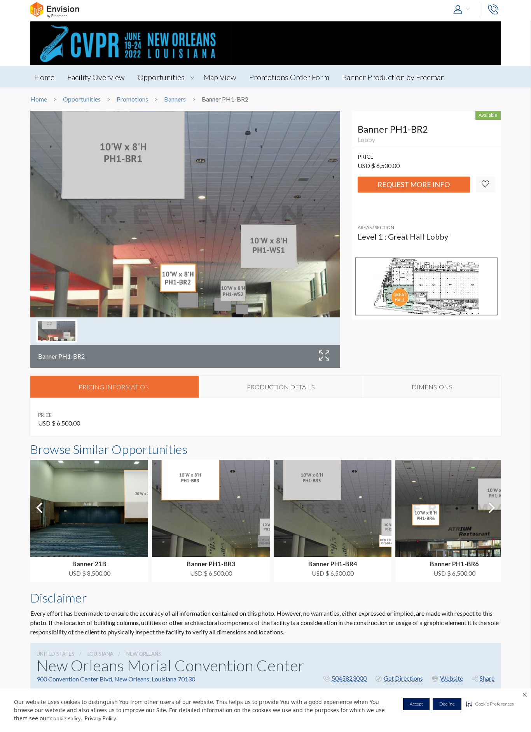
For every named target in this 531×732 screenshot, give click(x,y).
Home (44, 77)
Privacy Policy (100, 718)
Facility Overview (96, 77)
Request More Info (413, 184)
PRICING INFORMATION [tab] (114, 387)
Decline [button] (447, 704)
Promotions (132, 99)
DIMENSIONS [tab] (432, 387)
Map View (219, 77)
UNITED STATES (55, 654)
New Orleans (143, 654)
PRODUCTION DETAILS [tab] (281, 387)
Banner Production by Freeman (393, 77)
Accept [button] (416, 704)
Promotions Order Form (289, 77)
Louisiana (100, 654)
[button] (490, 704)
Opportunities (161, 77)
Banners (175, 99)
